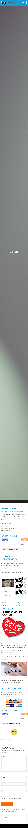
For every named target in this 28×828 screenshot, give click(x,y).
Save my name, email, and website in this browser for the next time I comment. (13, 799)
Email (4, 784)
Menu (23, 2)
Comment (5, 756)
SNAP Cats (4, 4)
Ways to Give (8, 739)
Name (4, 777)
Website (4, 790)
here (13, 520)
